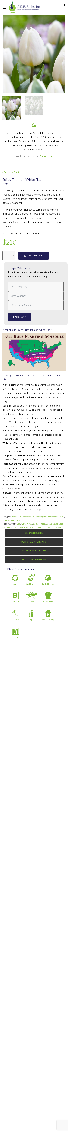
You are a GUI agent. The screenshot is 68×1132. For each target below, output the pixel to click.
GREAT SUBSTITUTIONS (34, 559)
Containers (7, 527)
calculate (19, 317)
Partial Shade (39, 524)
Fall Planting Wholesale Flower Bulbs (48, 517)
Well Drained (26, 524)
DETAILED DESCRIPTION (34, 551)
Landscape (50, 527)
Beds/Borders (52, 524)
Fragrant (27, 527)
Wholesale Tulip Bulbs (21, 517)
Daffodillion (46, 156)
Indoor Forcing (38, 527)
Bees (61, 524)
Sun (18, 524)
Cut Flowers (18, 527)
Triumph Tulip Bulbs (11, 520)
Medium (59, 527)
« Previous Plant (10, 172)
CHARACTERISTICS (34, 533)
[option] (34, 54)
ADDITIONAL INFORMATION (34, 542)
